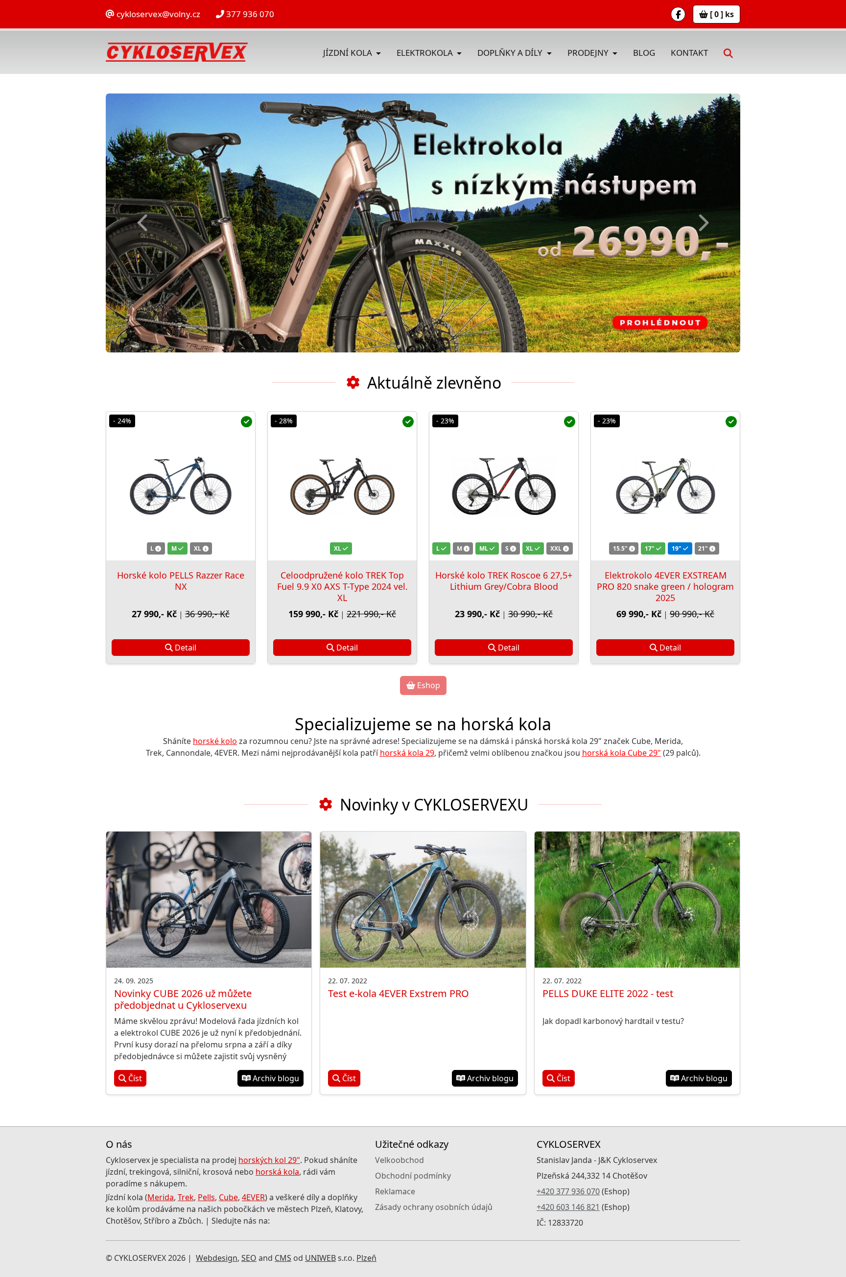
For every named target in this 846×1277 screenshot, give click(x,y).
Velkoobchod (399, 1160)
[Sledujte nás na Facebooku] (678, 14)
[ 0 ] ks (721, 14)
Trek (186, 1197)
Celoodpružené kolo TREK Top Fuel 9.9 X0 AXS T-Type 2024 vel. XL (342, 586)
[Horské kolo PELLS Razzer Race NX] (180, 486)
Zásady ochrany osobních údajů (434, 1207)
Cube (228, 1197)
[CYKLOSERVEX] (177, 52)
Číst (134, 1078)
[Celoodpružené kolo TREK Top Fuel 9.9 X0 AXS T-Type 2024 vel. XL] (342, 486)
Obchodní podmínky (413, 1175)
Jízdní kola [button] (348, 52)
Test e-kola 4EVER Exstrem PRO (398, 993)
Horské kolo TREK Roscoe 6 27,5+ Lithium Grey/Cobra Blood (503, 580)
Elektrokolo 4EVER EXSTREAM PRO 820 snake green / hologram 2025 (665, 586)
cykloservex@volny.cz (157, 14)
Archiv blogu (275, 1078)
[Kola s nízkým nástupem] (423, 222)
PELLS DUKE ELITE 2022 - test (607, 993)
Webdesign (216, 1258)
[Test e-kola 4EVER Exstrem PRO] (422, 900)
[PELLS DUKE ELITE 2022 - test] (637, 900)
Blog (644, 52)
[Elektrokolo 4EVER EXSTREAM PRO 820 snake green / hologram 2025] (665, 486)
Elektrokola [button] (426, 52)
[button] (728, 52)
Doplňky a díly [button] (510, 52)
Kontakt (689, 52)
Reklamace (395, 1191)
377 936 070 (249, 14)
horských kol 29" (269, 1160)
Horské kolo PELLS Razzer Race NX (180, 580)
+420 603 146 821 (568, 1207)
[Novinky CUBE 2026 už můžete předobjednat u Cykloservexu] (208, 900)
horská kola (277, 1171)
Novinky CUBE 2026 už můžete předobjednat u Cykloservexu (183, 999)
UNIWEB (320, 1258)
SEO (249, 1258)
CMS (283, 1258)
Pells (206, 1197)
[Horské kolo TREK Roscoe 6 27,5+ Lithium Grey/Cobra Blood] (503, 486)
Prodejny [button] (589, 52)
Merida (160, 1197)
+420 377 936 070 (568, 1191)
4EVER (253, 1197)
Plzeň (366, 1258)
